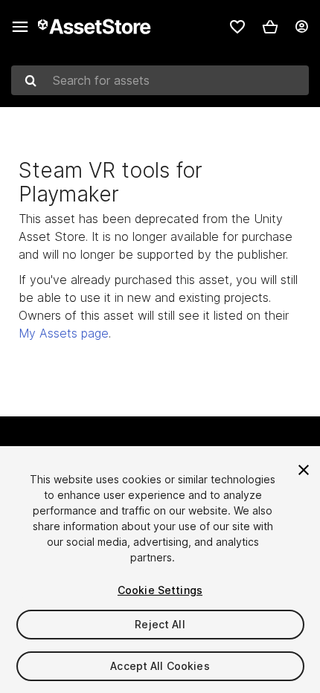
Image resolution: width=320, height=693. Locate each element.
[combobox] (160, 80)
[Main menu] (20, 27)
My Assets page (64, 333)
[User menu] (301, 26)
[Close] (304, 470)
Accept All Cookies (160, 666)
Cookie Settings (160, 590)
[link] (237, 27)
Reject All (160, 624)
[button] (270, 27)
